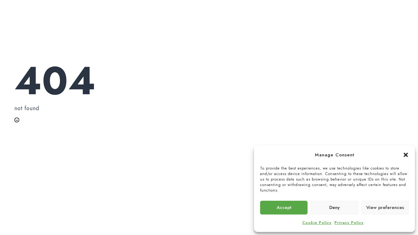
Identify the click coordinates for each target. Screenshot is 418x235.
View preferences (385, 207)
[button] (406, 155)
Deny (334, 207)
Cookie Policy (316, 223)
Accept (284, 207)
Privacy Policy (349, 223)
